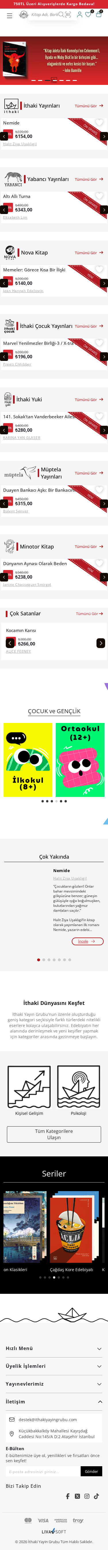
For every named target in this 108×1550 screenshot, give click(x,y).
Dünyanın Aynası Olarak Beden (35, 563)
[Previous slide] (4, 136)
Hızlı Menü (19, 1348)
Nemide (11, 123)
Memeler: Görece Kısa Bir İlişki (34, 270)
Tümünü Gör (86, 105)
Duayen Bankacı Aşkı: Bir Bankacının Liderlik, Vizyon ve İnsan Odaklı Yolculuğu (43, 490)
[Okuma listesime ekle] (99, 123)
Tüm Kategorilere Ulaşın (54, 1134)
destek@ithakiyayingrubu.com (48, 1419)
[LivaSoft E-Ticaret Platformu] (54, 1533)
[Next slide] (104, 136)
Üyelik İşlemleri (26, 1366)
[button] (33, 80)
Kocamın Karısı (21, 630)
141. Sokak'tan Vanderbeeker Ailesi (39, 416)
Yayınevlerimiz (25, 1384)
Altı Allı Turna (17, 196)
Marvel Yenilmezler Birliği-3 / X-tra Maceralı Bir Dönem (43, 343)
